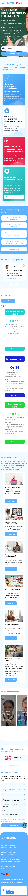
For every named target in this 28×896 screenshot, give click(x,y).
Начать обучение (8, 300)
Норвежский (8, 305)
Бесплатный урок (14, 53)
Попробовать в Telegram (15, 197)
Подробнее (8, 890)
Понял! (10, 892)
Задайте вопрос (14, 825)
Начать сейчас (11, 501)
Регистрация (14, 348)
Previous (11, 284)
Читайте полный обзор (11, 278)
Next (16, 284)
